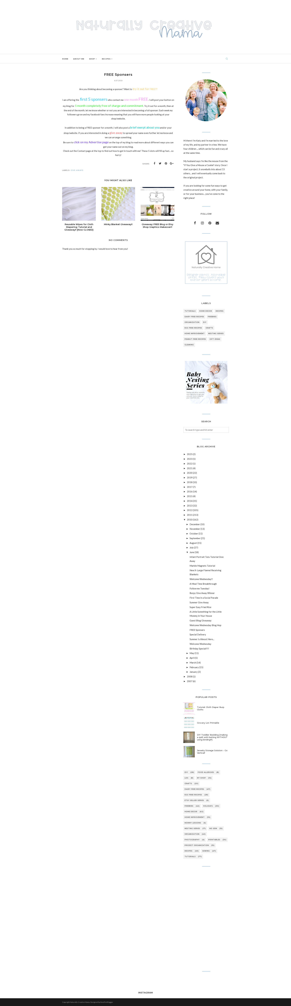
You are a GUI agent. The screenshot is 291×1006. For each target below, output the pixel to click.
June (192, 552)
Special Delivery (198, 634)
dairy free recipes (194, 317)
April (192, 657)
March (193, 662)
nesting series (216, 334)
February (194, 667)
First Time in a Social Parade (204, 597)
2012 (189, 510)
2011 (189, 514)
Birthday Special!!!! (199, 648)
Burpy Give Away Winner (202, 593)
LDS (186, 778)
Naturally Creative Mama (80, 1002)
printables (214, 840)
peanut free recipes (195, 339)
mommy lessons (193, 823)
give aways (77, 170)
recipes (220, 311)
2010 (189, 519)
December (195, 524)
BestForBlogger (106, 1002)
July (192, 547)
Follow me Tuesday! (199, 588)
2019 (189, 477)
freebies (212, 317)
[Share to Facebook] (154, 163)
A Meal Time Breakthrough (203, 583)
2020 (189, 472)
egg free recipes (193, 328)
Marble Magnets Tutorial (202, 565)
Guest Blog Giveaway (200, 620)
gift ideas (215, 339)
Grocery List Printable (208, 723)
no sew (213, 828)
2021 (189, 468)
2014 (189, 501)
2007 (189, 681)
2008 (189, 676)
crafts (209, 328)
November (195, 528)
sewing (206, 851)
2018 (189, 482)
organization (192, 322)
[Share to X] (160, 163)
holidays (208, 806)
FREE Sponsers (197, 630)
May (192, 653)
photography (192, 840)
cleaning (189, 345)
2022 (189, 463)
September (195, 538)
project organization (197, 845)
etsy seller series (194, 800)
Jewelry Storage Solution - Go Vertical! (212, 751)
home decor (205, 311)
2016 (189, 491)
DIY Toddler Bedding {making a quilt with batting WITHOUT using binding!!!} (212, 737)
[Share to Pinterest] (166, 163)
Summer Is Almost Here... (202, 639)
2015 (189, 496)
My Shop (201, 778)
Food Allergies (206, 772)
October (194, 533)
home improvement (195, 334)
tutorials (190, 311)
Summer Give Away (199, 602)
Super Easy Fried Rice (200, 607)
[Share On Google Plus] (171, 163)
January (193, 671)
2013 (189, 505)
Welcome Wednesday (200, 643)
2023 (189, 458)
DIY (204, 322)
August (193, 543)
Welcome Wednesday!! (201, 579)
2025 (189, 454)
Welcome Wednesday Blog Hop (205, 625)
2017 (189, 487)
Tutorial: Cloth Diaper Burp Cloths (210, 708)
